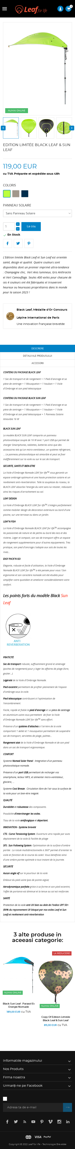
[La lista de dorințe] (19, 1030)
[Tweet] (18, 243)
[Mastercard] (28, 1137)
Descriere (37, 348)
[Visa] (37, 1137)
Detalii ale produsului (37, 355)
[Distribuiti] (7, 243)
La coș (31, 226)
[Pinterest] (28, 243)
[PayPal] (47, 1137)
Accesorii (38, 363)
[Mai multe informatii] (31, 1030)
